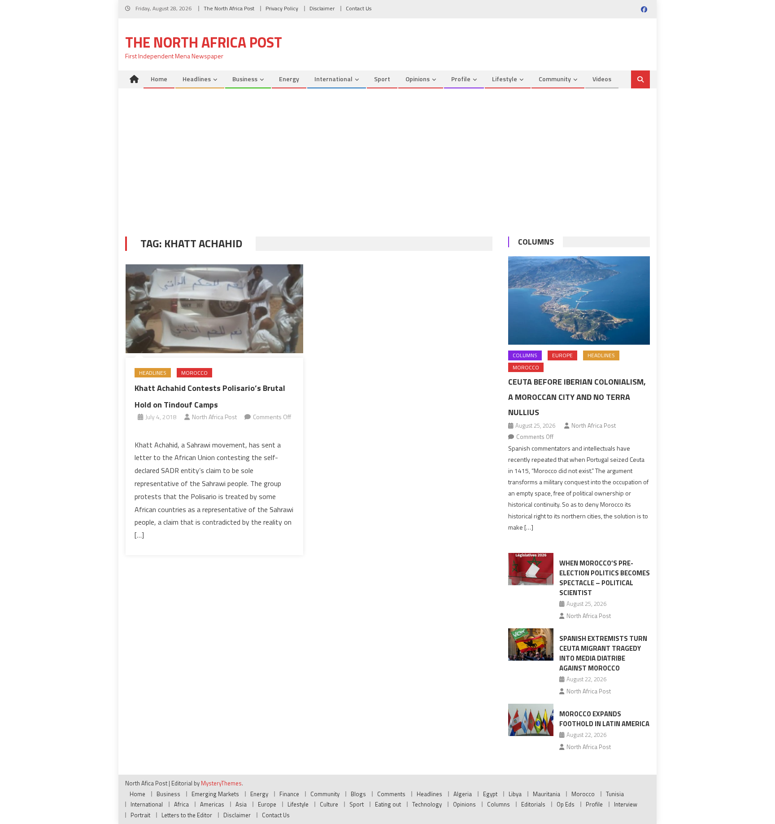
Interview (625, 804)
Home (159, 78)
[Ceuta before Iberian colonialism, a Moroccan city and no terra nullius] (579, 300)
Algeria (462, 793)
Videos (601, 78)
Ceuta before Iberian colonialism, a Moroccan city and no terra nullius (577, 397)
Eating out (388, 804)
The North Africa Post (229, 8)
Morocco (194, 372)
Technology (427, 804)
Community (555, 78)
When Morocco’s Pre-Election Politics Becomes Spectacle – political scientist (604, 578)
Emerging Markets (215, 793)
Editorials (533, 804)
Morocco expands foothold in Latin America (604, 719)
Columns (536, 242)
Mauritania (546, 793)
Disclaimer (322, 8)
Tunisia (615, 793)
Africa (181, 804)
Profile (460, 78)
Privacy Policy (282, 8)
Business (244, 78)
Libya (515, 793)
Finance (289, 793)
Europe (562, 355)
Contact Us (358, 8)
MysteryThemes (221, 783)
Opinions (417, 78)
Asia (241, 804)
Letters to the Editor (186, 815)
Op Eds (566, 804)
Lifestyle (504, 78)
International (333, 78)
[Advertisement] (387, 156)
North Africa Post (214, 416)
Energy (289, 78)
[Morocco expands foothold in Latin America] (530, 720)
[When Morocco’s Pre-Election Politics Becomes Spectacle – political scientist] (530, 569)
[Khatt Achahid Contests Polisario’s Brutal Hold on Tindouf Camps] (214, 308)
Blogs (358, 793)
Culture (329, 804)
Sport (382, 78)
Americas (212, 804)
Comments (391, 793)
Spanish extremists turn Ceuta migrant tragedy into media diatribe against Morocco (603, 653)
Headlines (197, 78)
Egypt (490, 793)
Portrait (140, 815)
